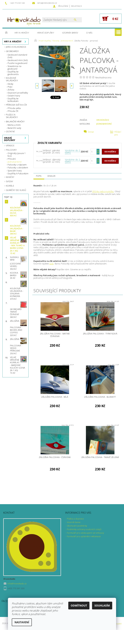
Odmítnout (79, 605)
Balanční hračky (15, 121)
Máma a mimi (14, 125)
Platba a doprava (75, 518)
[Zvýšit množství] (98, 150)
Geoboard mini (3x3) (18, 60)
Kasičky (10, 177)
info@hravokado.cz (16, 583)
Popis (39, 176)
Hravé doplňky (45, 32)
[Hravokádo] (24, 20)
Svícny (9, 181)
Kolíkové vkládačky (12, 79)
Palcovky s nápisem (17, 164)
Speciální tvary (15, 170)
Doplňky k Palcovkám (18, 173)
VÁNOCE (10, 145)
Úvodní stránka (6, 32)
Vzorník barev (70, 32)
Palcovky (11, 149)
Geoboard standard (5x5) (17, 56)
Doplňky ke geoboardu (13, 73)
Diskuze (51, 176)
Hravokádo (102, 120)
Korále (10, 185)
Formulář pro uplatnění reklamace (84, 536)
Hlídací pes (117, 133)
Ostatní (10, 131)
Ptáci (10, 86)
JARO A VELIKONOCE (16, 46)
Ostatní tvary (14, 95)
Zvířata (11, 89)
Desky (10, 84)
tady (51, 263)
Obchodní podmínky (77, 525)
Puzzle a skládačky (12, 116)
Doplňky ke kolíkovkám (13, 100)
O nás (89, 32)
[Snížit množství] (98, 153)
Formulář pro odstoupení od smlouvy (85, 532)
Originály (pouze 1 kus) (17, 154)
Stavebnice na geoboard (14, 67)
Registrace (76, 6)
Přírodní (12, 159)
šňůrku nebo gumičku (103, 191)
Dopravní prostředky (18, 92)
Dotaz (91, 131)
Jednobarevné (14, 161)
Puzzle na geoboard (17, 63)
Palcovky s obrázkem (18, 167)
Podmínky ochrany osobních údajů (84, 529)
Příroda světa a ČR (16, 104)
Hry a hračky (22, 32)
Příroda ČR (13, 111)
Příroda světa (14, 108)
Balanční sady (14, 128)
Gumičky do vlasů (16, 190)
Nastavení (22, 622)
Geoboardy (12, 51)
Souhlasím (102, 605)
